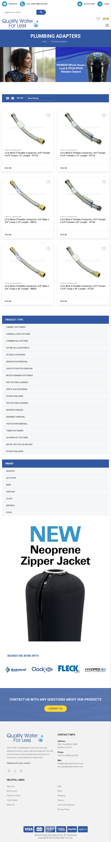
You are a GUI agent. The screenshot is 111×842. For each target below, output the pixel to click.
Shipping (61, 795)
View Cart (11, 786)
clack (9, 499)
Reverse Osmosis (14, 410)
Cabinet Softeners (16, 327)
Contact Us (55, 708)
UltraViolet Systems (17, 437)
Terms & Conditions (66, 805)
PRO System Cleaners (17, 382)
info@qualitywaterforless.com (71, 763)
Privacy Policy (64, 809)
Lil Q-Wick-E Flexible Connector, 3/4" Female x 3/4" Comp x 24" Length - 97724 (82, 287)
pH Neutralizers (14, 396)
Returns (61, 800)
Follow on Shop (13, 795)
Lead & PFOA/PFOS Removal (19, 368)
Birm (8, 485)
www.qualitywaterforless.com (70, 767)
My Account (12, 791)
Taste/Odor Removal (16, 424)
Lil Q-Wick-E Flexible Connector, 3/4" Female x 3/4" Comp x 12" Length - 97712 (27, 154)
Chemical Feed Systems (18, 334)
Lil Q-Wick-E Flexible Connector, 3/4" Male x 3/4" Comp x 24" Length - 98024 (27, 287)
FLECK (9, 512)
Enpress (10, 505)
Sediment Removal (15, 417)
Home (44, 42)
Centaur (10, 492)
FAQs (60, 791)
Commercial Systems (17, 341)
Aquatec (10, 471)
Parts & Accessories (13, 150)
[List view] (12, 98)
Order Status (12, 800)
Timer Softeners (14, 431)
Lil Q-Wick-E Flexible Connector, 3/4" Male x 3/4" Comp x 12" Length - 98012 (27, 220)
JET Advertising (70, 835)
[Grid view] (7, 98)
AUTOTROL (11, 478)
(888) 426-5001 (72, 755)
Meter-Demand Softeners (19, 375)
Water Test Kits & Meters (19, 444)
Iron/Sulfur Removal (17, 362)
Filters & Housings (15, 355)
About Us (11, 805)
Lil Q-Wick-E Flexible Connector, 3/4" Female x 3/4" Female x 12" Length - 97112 (82, 154)
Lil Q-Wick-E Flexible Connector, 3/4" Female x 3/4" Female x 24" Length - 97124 (82, 220)
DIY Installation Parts (18, 348)
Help (59, 786)
